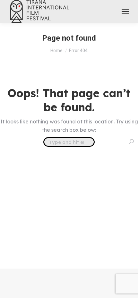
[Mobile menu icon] (125, 11)
